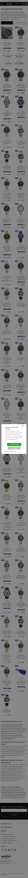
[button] (10, 451)
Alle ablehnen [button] (14, 448)
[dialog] (14, 439)
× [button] (24, 425)
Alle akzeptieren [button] (14, 444)
